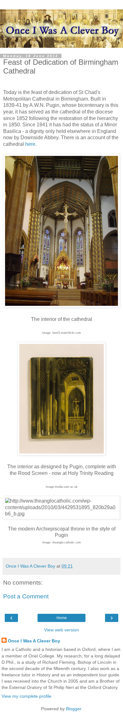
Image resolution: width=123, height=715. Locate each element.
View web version (61, 629)
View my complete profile (26, 696)
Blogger (73, 708)
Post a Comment (26, 596)
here (30, 144)
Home (61, 618)
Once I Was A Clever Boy (34, 640)
